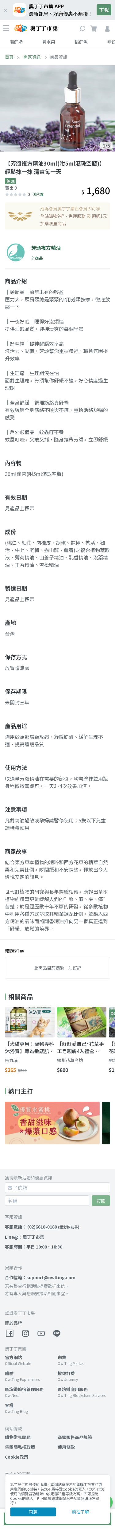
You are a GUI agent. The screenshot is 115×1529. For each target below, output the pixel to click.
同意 (33, 1512)
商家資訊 (32, 57)
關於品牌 (13, 1323)
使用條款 (66, 1447)
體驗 (9, 1373)
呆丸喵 (11, 1060)
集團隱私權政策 (20, 1447)
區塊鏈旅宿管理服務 (24, 1389)
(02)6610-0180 (42, 1227)
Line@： (24, 1237)
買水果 (48, 42)
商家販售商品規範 (75, 1437)
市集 (62, 1357)
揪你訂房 (66, 1373)
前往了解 (80, 1512)
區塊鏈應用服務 (73, 1389)
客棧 (9, 1405)
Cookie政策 (16, 1457)
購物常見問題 (18, 1437)
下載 (104, 10)
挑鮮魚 (81, 42)
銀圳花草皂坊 (70, 1060)
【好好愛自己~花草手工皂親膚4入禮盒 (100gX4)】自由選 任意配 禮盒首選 (80, 1047)
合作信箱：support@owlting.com (40, 1277)
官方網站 (13, 1357)
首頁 (9, 57)
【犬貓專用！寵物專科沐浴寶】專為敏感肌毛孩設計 (29, 1047)
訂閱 (101, 1201)
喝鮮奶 (16, 42)
